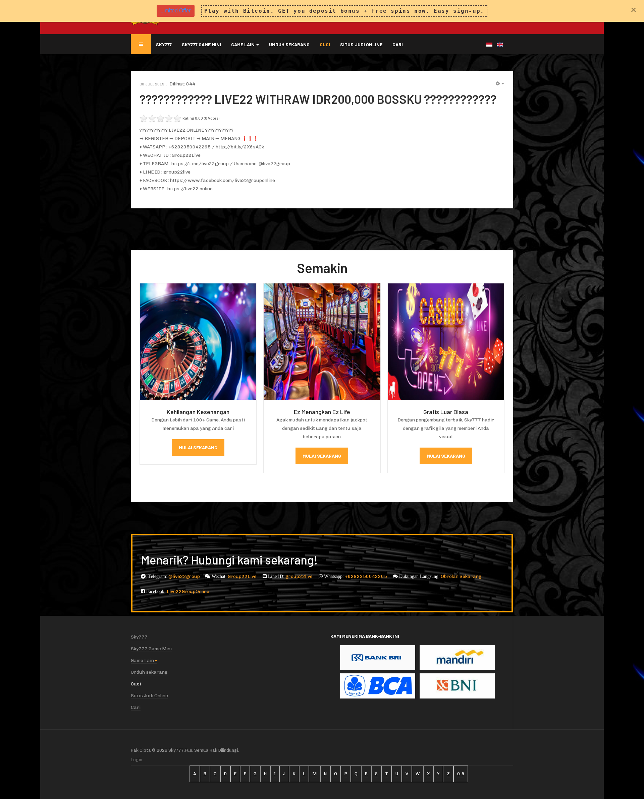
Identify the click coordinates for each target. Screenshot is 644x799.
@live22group (184, 576)
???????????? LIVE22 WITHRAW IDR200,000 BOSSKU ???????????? (318, 99)
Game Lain (243, 44)
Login (136, 759)
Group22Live (243, 576)
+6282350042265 (366, 576)
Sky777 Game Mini (201, 44)
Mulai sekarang (198, 447)
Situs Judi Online (361, 44)
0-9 (460, 773)
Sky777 (164, 44)
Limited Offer (175, 10)
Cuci (325, 44)
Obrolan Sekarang (461, 576)
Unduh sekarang (289, 44)
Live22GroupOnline (188, 591)
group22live (299, 576)
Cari (397, 44)
